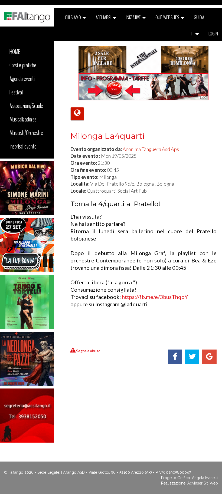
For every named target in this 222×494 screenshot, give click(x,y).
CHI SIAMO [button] (73, 17)
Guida (199, 17)
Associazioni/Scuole (26, 105)
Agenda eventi (22, 78)
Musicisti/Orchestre (26, 133)
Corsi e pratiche (22, 65)
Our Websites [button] (167, 17)
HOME (14, 51)
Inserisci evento (23, 146)
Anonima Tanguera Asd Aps (151, 149)
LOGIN (213, 33)
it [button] (193, 33)
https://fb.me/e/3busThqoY (155, 297)
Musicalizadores (23, 119)
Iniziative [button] (134, 17)
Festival (16, 92)
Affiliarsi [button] (104, 17)
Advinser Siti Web (202, 483)
